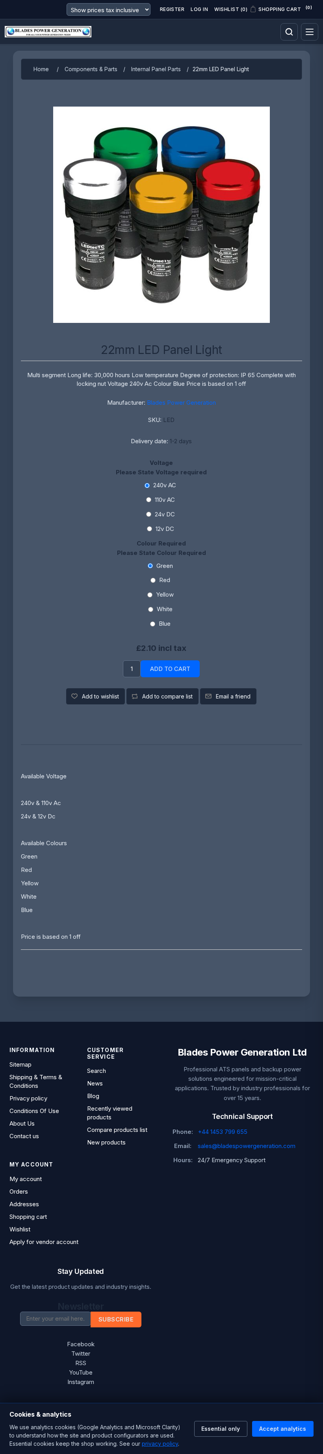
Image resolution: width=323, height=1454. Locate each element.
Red (164, 580)
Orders (18, 1191)
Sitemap (20, 1064)
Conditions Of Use (34, 1111)
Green (164, 565)
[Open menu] (309, 32)
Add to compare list (167, 696)
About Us (22, 1123)
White (165, 609)
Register (172, 9)
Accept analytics (282, 1428)
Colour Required (161, 543)
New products (106, 1142)
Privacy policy (28, 1098)
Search (96, 1070)
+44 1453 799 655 (222, 1131)
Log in (199, 9)
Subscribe (116, 1319)
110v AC (165, 499)
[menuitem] (41, 1064)
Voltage (161, 462)
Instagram (80, 1382)
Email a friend (233, 696)
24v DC (165, 514)
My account (25, 1179)
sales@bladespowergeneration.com (246, 1146)
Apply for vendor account (43, 1242)
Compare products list (117, 1129)
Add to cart (170, 669)
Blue (165, 623)
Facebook (81, 1344)
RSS (80, 1363)
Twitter (80, 1353)
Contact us (24, 1136)
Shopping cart (28, 1216)
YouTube (81, 1372)
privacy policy (160, 1443)
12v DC (165, 529)
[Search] (289, 32)
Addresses (24, 1204)
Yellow (165, 594)
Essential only (220, 1428)
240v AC (164, 485)
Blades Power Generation (181, 402)
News (95, 1083)
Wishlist (19, 1229)
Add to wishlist (100, 696)
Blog (93, 1096)
